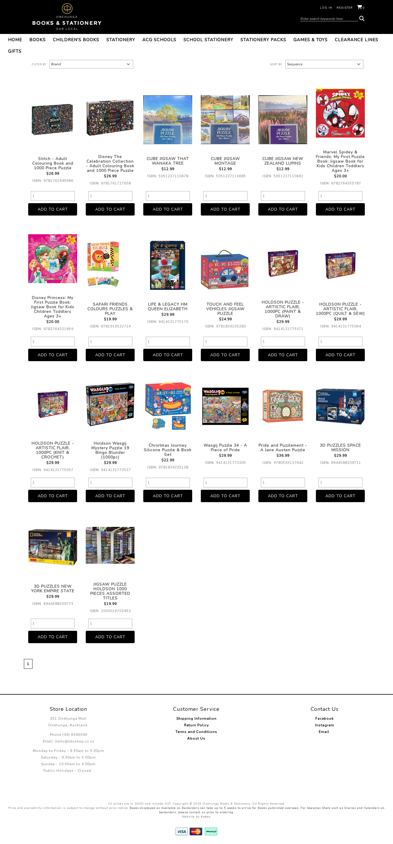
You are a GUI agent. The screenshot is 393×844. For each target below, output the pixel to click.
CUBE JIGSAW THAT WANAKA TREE (168, 161)
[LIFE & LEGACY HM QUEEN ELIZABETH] (167, 265)
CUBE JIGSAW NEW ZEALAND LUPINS (282, 161)
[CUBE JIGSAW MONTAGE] (225, 119)
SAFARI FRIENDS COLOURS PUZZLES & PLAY (110, 309)
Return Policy (196, 725)
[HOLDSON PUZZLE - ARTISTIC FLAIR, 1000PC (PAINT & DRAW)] (282, 263)
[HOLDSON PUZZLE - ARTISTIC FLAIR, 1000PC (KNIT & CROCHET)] (52, 404)
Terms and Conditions (196, 731)
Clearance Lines (356, 40)
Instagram (324, 725)
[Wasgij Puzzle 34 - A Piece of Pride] (225, 406)
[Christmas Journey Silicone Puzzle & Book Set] (167, 406)
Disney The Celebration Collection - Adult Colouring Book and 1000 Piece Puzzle (110, 163)
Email (325, 731)
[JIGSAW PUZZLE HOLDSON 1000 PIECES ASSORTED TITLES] (110, 545)
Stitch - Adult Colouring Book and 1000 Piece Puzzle (52, 163)
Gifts (15, 51)
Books (37, 40)
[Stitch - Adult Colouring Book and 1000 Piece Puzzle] (52, 119)
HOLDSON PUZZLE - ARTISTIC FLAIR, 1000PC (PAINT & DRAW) (283, 309)
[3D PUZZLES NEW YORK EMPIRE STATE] (52, 547)
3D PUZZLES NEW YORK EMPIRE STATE (53, 589)
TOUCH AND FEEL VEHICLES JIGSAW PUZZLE (225, 309)
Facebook (324, 718)
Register (345, 8)
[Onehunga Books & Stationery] (67, 16)
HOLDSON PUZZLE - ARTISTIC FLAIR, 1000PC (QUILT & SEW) (340, 309)
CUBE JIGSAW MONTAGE (225, 161)
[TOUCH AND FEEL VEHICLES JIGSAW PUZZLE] (225, 265)
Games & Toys (310, 40)
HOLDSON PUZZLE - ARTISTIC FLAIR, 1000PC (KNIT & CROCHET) (53, 450)
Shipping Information (196, 718)
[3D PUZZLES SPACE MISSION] (340, 406)
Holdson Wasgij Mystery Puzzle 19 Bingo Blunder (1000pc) (110, 450)
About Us (196, 738)
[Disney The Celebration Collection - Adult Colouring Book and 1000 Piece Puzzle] (110, 117)
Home (15, 40)
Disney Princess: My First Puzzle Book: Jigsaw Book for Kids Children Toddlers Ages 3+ (52, 307)
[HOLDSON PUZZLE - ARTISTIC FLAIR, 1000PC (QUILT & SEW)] (340, 265)
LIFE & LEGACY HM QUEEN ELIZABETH (168, 307)
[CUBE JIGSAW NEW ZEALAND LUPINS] (282, 119)
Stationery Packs (263, 40)
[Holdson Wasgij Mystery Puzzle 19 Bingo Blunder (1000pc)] (110, 404)
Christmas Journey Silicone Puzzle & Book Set (168, 450)
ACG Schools (159, 40)
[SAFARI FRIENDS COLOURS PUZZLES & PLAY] (110, 265)
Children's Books (76, 40)
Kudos (205, 817)
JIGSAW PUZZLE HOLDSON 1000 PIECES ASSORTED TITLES (110, 591)
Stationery (120, 40)
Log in (326, 8)
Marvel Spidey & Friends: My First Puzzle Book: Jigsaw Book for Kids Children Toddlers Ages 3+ (340, 161)
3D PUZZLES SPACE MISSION (340, 448)
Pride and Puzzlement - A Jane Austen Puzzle (283, 448)
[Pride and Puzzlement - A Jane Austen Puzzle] (282, 406)
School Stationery (208, 40)
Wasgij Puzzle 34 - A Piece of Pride (225, 448)
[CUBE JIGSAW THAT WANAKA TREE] (167, 119)
